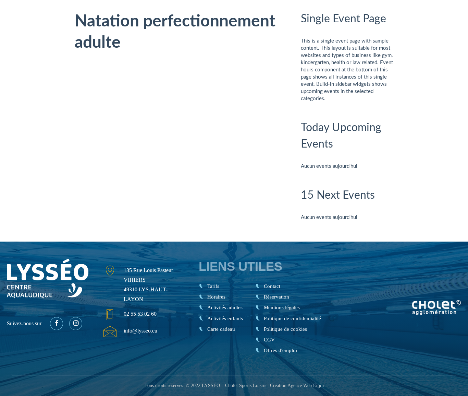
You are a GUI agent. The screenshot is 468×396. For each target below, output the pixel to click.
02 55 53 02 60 (140, 314)
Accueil (217, 29)
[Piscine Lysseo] (35, 17)
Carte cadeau (353, 29)
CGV (269, 339)
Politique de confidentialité (292, 318)
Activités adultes (225, 307)
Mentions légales (282, 307)
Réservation (438, 29)
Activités (304, 29)
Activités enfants (225, 318)
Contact (395, 29)
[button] (56, 323)
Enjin (318, 385)
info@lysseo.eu (140, 331)
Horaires (268, 29)
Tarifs (237, 29)
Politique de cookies (285, 329)
